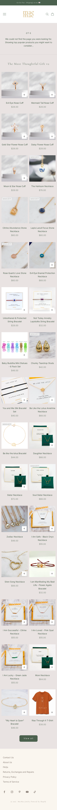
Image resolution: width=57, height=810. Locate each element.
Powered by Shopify (38, 802)
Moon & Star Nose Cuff (15, 186)
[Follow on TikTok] (34, 791)
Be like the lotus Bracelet (14, 453)
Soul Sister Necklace (42, 495)
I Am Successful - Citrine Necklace (14, 632)
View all (28, 738)
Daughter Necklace (42, 453)
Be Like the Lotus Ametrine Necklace (42, 410)
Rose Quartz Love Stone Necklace (14, 275)
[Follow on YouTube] (27, 791)
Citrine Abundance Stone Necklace (15, 229)
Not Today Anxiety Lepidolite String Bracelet (42, 320)
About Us (7, 762)
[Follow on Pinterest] (19, 791)
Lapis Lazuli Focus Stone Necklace (42, 229)
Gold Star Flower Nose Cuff (15, 144)
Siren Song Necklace (15, 581)
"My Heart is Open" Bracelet (14, 722)
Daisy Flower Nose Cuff (42, 144)
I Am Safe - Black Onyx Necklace (42, 538)
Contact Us (8, 757)
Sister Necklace (14, 495)
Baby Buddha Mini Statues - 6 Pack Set (14, 365)
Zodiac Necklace (15, 536)
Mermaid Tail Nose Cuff (42, 103)
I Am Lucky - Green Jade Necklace (15, 677)
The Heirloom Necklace (42, 186)
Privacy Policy (9, 777)
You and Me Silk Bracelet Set (15, 410)
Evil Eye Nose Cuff (14, 103)
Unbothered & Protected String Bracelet (14, 320)
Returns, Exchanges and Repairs (18, 772)
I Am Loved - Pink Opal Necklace (42, 632)
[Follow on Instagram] (12, 791)
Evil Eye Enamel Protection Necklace (42, 275)
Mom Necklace (42, 675)
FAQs (5, 767)
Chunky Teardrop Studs (42, 363)
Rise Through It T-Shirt (42, 720)
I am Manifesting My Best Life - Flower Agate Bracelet (42, 585)
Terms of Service (11, 781)
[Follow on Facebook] (4, 791)
